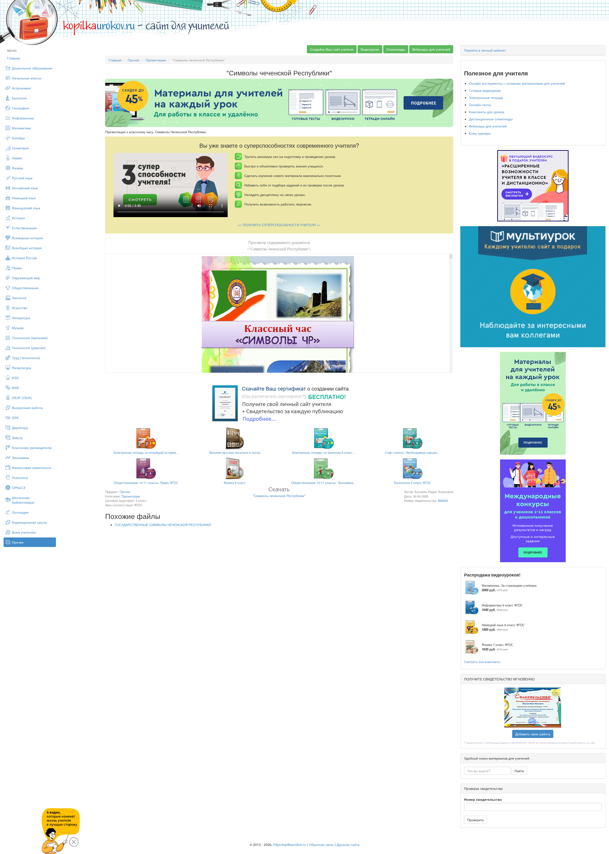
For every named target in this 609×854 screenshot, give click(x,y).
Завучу (17, 437)
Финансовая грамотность (31, 467)
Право (17, 267)
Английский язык (25, 187)
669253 (443, 500)
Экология (19, 297)
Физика (17, 168)
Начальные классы (26, 78)
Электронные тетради (486, 97)
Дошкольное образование (32, 68)
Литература (21, 317)
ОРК (15, 417)
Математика (21, 128)
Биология (19, 98)
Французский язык (26, 207)
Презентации (156, 60)
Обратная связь (321, 844)
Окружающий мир (26, 277)
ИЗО (15, 377)
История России (24, 257)
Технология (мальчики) (30, 337)
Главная (13, 58)
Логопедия (20, 512)
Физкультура (21, 367)
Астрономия (21, 88)
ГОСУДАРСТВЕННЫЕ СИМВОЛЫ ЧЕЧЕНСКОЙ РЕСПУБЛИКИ (163, 524)
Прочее (18, 542)
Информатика (23, 118)
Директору (20, 427)
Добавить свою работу (532, 734)
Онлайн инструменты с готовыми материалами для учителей (517, 83)
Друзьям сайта (348, 844)
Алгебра (18, 138)
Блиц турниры (480, 133)
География (20, 108)
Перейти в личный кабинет (485, 50)
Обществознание (25, 287)
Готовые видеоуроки (485, 90)
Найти (519, 770)
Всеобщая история (27, 247)
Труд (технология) (26, 357)
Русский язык (22, 178)
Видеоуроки (370, 49)
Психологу (20, 477)
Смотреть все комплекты (482, 661)
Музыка (18, 327)
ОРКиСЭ (18, 487)
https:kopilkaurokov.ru (289, 844)
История (18, 217)
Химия (17, 158)
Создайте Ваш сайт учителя (332, 49)
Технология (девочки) (29, 347)
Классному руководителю (32, 447)
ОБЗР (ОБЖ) (22, 397)
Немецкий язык (24, 197)
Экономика (20, 457)
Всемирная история (27, 237)
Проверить (475, 819)
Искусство (19, 307)
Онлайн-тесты (480, 104)
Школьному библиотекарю (23, 500)
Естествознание (24, 227)
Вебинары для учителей (431, 49)
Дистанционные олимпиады (491, 119)
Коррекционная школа (29, 522)
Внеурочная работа (27, 407)
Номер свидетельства (483, 799)
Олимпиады (395, 49)
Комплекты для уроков (486, 111)
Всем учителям (24, 532)
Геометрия (20, 148)
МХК (15, 387)
